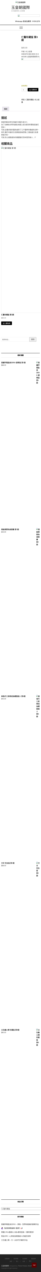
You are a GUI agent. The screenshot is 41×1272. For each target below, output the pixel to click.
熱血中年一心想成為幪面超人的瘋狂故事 (16, 1236)
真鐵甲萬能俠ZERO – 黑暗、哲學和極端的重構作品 (20, 1224)
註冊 (24, 1261)
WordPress (31, 1266)
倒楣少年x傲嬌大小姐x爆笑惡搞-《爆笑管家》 (18, 1232)
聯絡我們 (33, 1258)
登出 (30, 1261)
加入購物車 (33, 90)
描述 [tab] (5, 109)
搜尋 (32, 339)
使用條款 (16, 1258)
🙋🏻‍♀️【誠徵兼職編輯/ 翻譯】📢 (12, 1228)
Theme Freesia (22, 1266)
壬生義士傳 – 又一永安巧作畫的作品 (14, 1240)
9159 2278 (36, 21)
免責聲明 (24, 1258)
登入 (17, 1261)
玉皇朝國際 (20, 7)
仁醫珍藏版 (29, 99)
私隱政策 (7, 1258)
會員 (11, 1261)
